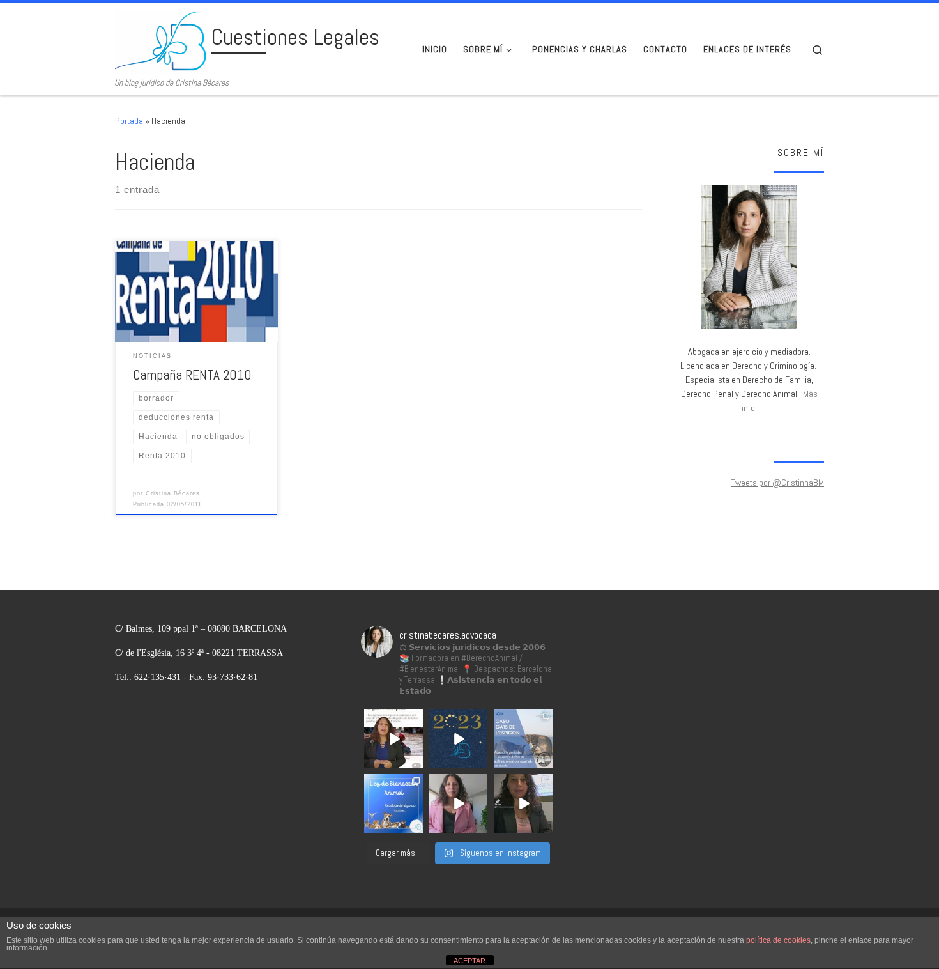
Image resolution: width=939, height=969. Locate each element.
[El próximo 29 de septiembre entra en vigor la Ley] (523, 803)
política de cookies (778, 940)
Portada (129, 121)
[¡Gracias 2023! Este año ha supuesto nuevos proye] (458, 738)
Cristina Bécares (173, 493)
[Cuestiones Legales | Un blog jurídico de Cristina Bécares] (160, 40)
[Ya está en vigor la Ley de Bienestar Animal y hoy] (393, 803)
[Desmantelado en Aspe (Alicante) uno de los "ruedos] (393, 738)
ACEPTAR (469, 961)
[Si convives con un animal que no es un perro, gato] (458, 803)
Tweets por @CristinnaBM (777, 482)
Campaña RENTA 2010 (192, 375)
